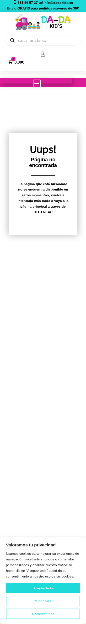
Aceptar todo (43, 588)
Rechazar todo (43, 614)
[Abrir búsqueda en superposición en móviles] (43, 40)
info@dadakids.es (56, 3)
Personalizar (43, 601)
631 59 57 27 (26, 3)
